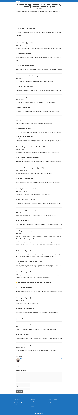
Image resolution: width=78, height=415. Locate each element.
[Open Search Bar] (62, 1)
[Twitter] (61, 358)
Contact (32, 401)
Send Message (51, 402)
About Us (33, 399)
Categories (54, 1)
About (59, 1)
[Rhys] (18, 361)
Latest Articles (47, 1)
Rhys (28, 352)
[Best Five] (17, 1)
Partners (32, 406)
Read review (39, 37)
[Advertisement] (39, 21)
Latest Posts (20, 356)
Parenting (18, 366)
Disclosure (33, 404)
